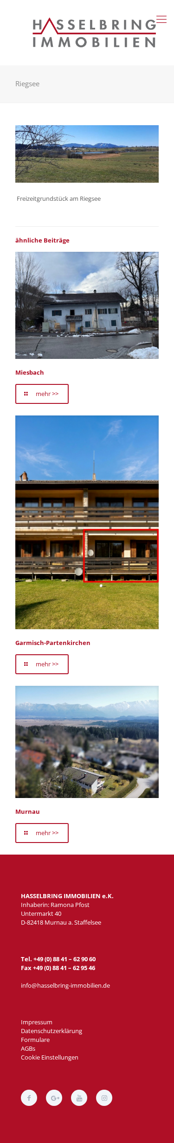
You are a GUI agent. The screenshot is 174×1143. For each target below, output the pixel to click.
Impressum (36, 1022)
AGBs (28, 1048)
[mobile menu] (161, 18)
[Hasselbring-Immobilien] (96, 32)
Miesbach (29, 372)
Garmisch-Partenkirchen (52, 643)
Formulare (35, 1039)
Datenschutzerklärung (51, 1031)
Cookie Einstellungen (49, 1057)
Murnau (27, 811)
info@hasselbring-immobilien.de (65, 985)
